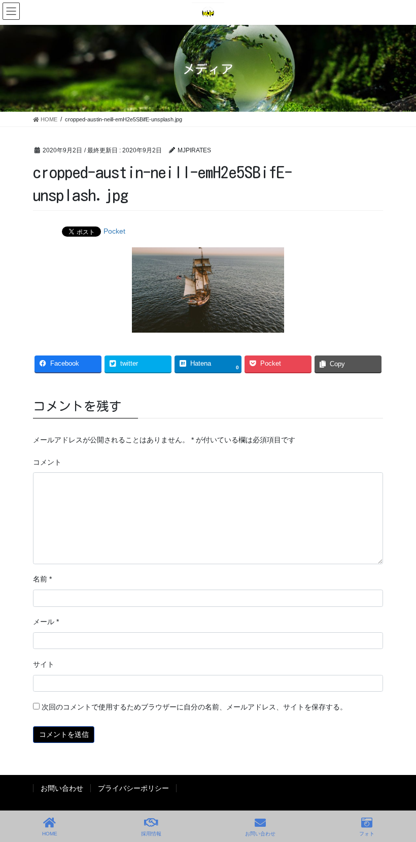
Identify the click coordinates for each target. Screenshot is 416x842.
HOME (49, 833)
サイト (43, 664)
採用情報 (151, 833)
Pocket (114, 231)
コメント (47, 462)
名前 (42, 579)
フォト (366, 833)
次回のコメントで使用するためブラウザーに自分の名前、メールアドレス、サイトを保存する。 (194, 707)
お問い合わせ (62, 788)
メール (46, 622)
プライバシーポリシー (133, 788)
